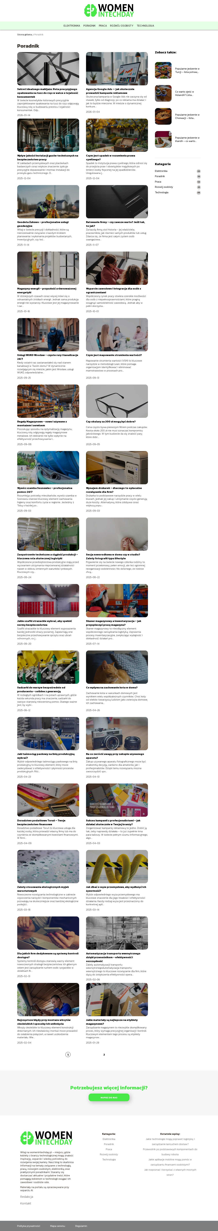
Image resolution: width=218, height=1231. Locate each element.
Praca (103, 25)
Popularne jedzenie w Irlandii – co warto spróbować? (187, 139)
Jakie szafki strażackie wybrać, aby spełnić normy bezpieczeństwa (44, 623)
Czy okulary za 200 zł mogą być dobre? (111, 421)
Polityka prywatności (28, 1226)
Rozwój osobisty (122, 25)
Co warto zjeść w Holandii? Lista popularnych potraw (186, 93)
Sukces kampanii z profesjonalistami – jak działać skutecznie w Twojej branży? (113, 822)
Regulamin (81, 1226)
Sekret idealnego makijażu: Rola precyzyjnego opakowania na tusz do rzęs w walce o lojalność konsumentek (47, 93)
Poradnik (89, 25)
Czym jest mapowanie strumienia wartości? (114, 355)
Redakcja (26, 1197)
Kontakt (25, 1203)
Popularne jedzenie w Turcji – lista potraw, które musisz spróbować (187, 70)
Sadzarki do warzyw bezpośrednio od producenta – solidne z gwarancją (41, 689)
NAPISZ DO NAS (109, 1097)
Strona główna (24, 34)
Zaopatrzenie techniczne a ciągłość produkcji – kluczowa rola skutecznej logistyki (47, 556)
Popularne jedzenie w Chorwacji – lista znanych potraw (187, 116)
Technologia (145, 25)
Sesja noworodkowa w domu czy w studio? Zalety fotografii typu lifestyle (113, 556)
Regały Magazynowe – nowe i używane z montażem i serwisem (42, 423)
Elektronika (72, 25)
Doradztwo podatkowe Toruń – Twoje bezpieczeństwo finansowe (41, 822)
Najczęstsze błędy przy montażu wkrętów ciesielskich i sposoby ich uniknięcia (44, 1022)
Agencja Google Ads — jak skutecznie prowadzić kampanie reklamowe (110, 91)
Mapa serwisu (57, 1226)
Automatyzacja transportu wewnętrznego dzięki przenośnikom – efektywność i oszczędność (113, 957)
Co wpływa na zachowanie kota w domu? (112, 687)
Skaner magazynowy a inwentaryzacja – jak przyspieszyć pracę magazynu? (113, 623)
